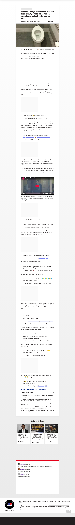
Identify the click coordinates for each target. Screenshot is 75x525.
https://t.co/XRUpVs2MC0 (40, 115)
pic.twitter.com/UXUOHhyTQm (31, 338)
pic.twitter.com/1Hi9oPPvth (46, 224)
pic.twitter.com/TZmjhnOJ (43, 137)
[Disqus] (37, 477)
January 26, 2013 (42, 139)
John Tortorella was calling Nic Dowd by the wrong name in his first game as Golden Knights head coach (52, 436)
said (29, 161)
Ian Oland (37, 21)
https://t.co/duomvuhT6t (33, 321)
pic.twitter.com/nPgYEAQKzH (30, 352)
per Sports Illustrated (37, 125)
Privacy (36, 517)
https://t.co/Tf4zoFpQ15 (29, 383)
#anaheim (46, 135)
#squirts (32, 137)
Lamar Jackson (30, 389)
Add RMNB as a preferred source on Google (47, 49)
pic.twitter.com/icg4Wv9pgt (30, 268)
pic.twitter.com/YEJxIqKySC (30, 280)
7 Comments (50, 441)
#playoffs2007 (26, 137)
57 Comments (36, 442)
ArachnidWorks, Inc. (48, 517)
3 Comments (51, 21)
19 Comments (22, 441)
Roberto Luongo (42, 389)
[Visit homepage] (9, 504)
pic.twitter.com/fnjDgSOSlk (46, 321)
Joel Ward (23, 389)
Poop (36, 389)
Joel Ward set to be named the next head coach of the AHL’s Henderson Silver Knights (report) (23, 436)
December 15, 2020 (42, 118)
